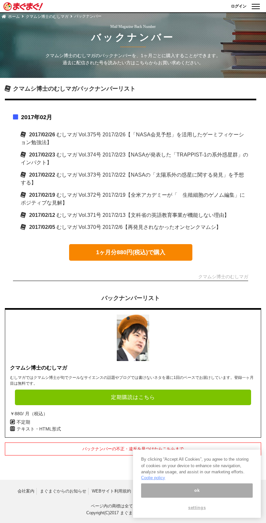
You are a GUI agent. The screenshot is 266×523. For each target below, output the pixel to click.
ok (197, 490)
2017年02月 (36, 117)
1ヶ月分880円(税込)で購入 (130, 252)
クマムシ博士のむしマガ (47, 16)
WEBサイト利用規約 (111, 491)
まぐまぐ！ (130, 512)
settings (197, 507)
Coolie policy (153, 477)
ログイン (239, 6)
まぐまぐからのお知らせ (63, 491)
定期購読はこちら (133, 397)
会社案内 (26, 491)
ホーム (14, 16)
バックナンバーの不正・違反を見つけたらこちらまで (133, 448)
